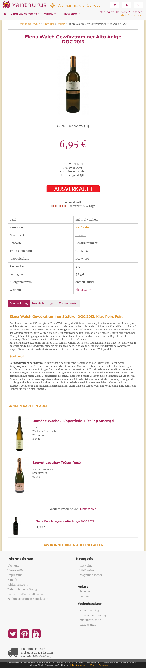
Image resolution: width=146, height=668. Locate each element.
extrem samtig (89, 610)
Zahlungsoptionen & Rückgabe (27, 599)
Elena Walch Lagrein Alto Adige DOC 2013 (65, 521)
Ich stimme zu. (78, 665)
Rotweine (86, 565)
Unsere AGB (15, 570)
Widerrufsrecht (17, 584)
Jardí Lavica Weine (24, 13)
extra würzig (88, 624)
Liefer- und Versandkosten (25, 594)
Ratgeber (71, 13)
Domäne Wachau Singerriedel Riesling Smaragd (73, 421)
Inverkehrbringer (43, 303)
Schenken (86, 591)
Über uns (13, 565)
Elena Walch (83, 290)
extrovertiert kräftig (93, 615)
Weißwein (82, 227)
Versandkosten (69, 303)
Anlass (83, 586)
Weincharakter (90, 603)
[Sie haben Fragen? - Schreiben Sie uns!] (138, 5)
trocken (80, 235)
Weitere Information (99, 665)
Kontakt (12, 580)
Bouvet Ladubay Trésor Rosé (56, 462)
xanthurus (29, 5)
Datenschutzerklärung (22, 589)
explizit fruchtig (90, 620)
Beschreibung (19, 303)
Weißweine (87, 570)
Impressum (15, 575)
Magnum (50, 13)
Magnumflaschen (91, 575)
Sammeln (86, 596)
